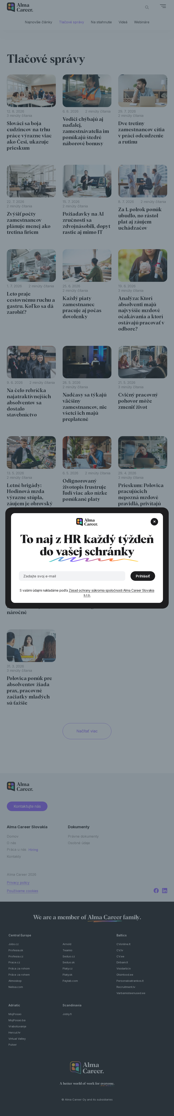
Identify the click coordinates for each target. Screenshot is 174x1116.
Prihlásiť (143, 576)
